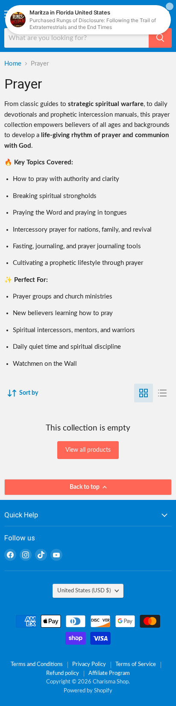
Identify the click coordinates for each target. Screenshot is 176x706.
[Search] (160, 38)
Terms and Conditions (37, 664)
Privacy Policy (89, 664)
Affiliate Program (109, 673)
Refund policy (62, 673)
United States (84, 591)
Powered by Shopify (88, 691)
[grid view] (143, 393)
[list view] (162, 393)
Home (12, 63)
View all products (88, 450)
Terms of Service (135, 664)
